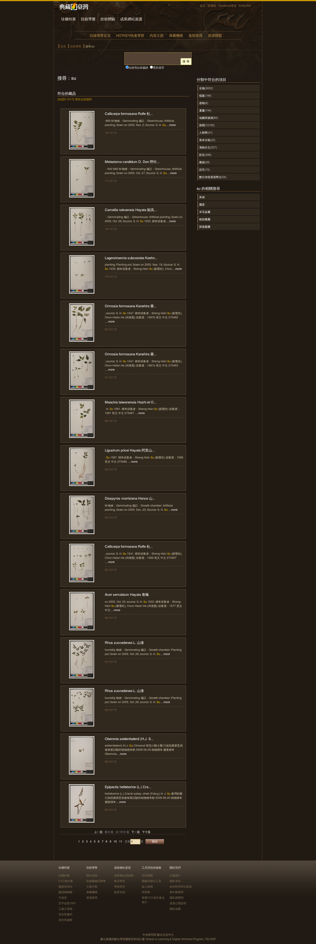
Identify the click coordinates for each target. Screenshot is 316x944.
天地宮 (63, 897)
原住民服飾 (65, 920)
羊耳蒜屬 (204, 212)
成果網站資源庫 (123, 875)
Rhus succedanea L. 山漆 (124, 642)
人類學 (203, 132)
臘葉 (202, 204)
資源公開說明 (178, 903)
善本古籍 (204, 140)
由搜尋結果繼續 (138, 67)
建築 (202, 162)
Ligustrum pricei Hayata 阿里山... (130, 450)
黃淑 (202, 197)
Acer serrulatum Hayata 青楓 (127, 594)
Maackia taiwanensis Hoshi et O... (130, 402)
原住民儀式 (65, 914)
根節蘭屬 (204, 219)
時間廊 (146, 892)
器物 (202, 103)
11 (120, 841)
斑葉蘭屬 (204, 226)
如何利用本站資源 (181, 886)
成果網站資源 (131, 19)
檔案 (202, 95)
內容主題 (157, 35)
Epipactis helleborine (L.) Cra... (128, 786)
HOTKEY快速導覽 (130, 35)
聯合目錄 (91, 875)
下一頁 (135, 832)
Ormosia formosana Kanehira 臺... (131, 305)
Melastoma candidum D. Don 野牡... (132, 161)
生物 (202, 88)
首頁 (202, 5)
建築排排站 (65, 886)
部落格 (212, 5)
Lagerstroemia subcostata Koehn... (131, 257)
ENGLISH (245, 5)
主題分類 (91, 886)
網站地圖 (175, 908)
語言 (202, 169)
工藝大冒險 (65, 908)
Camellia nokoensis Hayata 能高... (131, 209)
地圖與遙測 (206, 118)
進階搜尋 (195, 35)
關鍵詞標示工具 (151, 881)
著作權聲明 (176, 892)
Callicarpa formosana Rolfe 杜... (129, 113)
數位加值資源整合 (210, 177)
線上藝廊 (147, 886)
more (172, 125)
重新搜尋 (158, 67)
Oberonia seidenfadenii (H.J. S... (129, 738)
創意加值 (119, 892)
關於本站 (175, 881)
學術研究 (119, 886)
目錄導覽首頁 (100, 35)
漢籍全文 (204, 147)
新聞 (202, 125)
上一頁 (98, 832)
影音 (202, 155)
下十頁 (146, 832)
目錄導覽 (88, 19)
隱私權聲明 (176, 897)
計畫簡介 (175, 875)
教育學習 (119, 881)
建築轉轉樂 (65, 892)
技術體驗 (107, 19)
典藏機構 (176, 35)
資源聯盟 (215, 35)
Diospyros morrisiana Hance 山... (130, 498)
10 (115, 841)
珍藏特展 (68, 19)
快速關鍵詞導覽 (96, 881)
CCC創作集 (66, 881)
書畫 (202, 110)
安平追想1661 (67, 903)
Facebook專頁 (227, 5)
